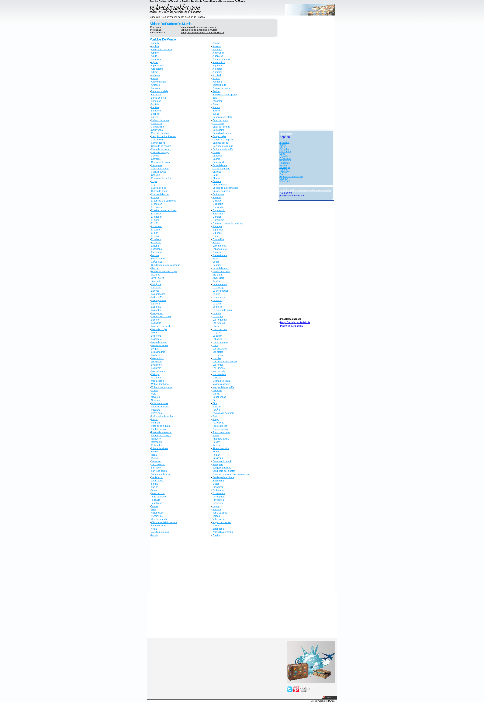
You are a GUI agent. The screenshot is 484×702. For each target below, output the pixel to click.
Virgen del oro (158, 525)
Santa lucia (157, 477)
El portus (217, 233)
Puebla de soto (159, 429)
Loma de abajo (159, 342)
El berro (217, 197)
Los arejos (218, 352)
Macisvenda (219, 371)
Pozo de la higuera (161, 426)
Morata (154, 390)
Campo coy (157, 139)
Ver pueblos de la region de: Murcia (199, 30)
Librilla (216, 326)
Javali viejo (218, 278)
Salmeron (156, 461)
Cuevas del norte (160, 194)
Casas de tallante (160, 168)
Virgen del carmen (222, 522)
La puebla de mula (222, 310)
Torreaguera (219, 496)
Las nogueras (220, 319)
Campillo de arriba (222, 133)
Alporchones (157, 65)
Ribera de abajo (159, 448)
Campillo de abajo (160, 133)
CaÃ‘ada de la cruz (161, 149)
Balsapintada (219, 85)
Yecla (154, 529)
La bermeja (218, 287)
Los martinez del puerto (225, 361)
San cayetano (158, 464)
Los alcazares (220, 348)
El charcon (156, 204)
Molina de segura (221, 381)
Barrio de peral (158, 98)
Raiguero (156, 438)
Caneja (155, 155)
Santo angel (157, 480)
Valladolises (157, 512)
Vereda (216, 516)
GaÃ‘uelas (156, 262)
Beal (215, 98)
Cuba (282, 154)
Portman (155, 422)
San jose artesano (222, 467)
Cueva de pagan (159, 191)
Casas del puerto (221, 168)
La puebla (156, 310)
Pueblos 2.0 (285, 193)
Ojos (215, 400)
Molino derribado (160, 384)
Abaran (216, 43)
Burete (154, 117)
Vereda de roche (159, 519)
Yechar (216, 525)
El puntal (155, 236)
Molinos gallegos (221, 384)
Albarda (217, 46)
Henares (217, 265)
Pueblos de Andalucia (291, 326)
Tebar (154, 490)
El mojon (217, 217)
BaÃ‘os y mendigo (222, 88)
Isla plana (218, 274)
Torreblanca (157, 503)
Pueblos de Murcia (163, 39)
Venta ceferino (220, 512)
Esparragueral (220, 249)
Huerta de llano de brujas (164, 271)
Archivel (217, 75)
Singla (154, 484)
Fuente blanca (220, 255)
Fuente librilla (158, 258)
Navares (155, 397)
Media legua (157, 381)
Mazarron (156, 377)
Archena (155, 75)
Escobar (155, 245)
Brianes (155, 114)
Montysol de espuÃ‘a (223, 387)
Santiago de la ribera (223, 477)
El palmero (156, 226)
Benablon (156, 101)
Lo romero (156, 339)
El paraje (217, 226)
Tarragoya (218, 487)
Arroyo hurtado (158, 81)
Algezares (218, 56)
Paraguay (284, 172)
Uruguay (283, 178)
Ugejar (216, 506)
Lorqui (154, 348)
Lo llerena (156, 336)
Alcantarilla (218, 52)
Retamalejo (157, 445)
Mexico (283, 165)
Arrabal (216, 78)
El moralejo (218, 220)
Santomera (218, 480)
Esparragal (156, 249)
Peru (281, 174)
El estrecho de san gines (163, 210)
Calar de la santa (221, 126)
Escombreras (219, 245)
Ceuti (215, 175)
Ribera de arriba (221, 448)
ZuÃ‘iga (216, 535)
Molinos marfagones (161, 387)
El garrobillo (219, 210)
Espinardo (156, 252)
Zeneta (154, 535)
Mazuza (217, 377)
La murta (217, 300)
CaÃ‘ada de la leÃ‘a (223, 149)
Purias (216, 435)
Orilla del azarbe (159, 403)
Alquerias (217, 65)
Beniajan (155, 104)
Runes (154, 458)
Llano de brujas (159, 329)
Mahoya (155, 374)
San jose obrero (159, 471)
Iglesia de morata (221, 271)
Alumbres (217, 72)
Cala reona (218, 123)
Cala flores (156, 123)
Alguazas (156, 59)
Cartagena (156, 165)
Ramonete (156, 442)
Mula (153, 393)
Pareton (217, 406)
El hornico (156, 213)
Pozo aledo (218, 422)
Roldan (216, 455)
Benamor (217, 101)
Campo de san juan (223, 139)
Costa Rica (285, 151)
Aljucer (154, 62)
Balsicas (155, 88)
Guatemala (285, 160)
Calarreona (157, 130)
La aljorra (156, 284)
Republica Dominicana (291, 176)
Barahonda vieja (159, 91)
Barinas (216, 91)
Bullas (216, 114)
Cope (154, 181)
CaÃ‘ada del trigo (160, 152)
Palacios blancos (160, 406)
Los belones (219, 355)
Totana (154, 506)
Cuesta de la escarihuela (225, 188)
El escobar (156, 207)
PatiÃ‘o (216, 410)
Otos (215, 403)
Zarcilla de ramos (160, 532)
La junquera (219, 297)
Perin (215, 416)
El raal (216, 236)
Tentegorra (218, 490)
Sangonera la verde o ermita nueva (231, 474)
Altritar (154, 72)
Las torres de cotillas (161, 326)
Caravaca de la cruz (161, 162)
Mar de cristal (219, 374)
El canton (217, 200)
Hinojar (155, 268)
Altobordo (218, 69)
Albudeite (217, 49)
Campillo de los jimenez (163, 136)
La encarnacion (221, 291)
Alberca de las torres (161, 49)
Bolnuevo (156, 110)
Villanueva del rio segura (164, 522)
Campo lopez (158, 143)
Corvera (217, 181)
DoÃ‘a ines (218, 194)
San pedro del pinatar (224, 471)
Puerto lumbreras (221, 432)
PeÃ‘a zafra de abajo (223, 413)
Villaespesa (219, 519)
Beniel (216, 104)
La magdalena (158, 300)
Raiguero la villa (221, 438)
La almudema (220, 284)
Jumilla (216, 281)
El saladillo (218, 239)
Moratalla (217, 390)
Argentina (284, 142)
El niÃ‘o (155, 223)
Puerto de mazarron (161, 432)
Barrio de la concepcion (225, 94)
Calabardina (157, 126)
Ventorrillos (157, 516)
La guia (216, 294)
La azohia (156, 287)
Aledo (154, 56)
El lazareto (218, 213)
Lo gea (216, 332)
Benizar (155, 107)
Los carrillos (157, 358)
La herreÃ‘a (157, 297)
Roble (216, 451)
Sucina (154, 487)
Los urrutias (219, 368)
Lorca (215, 345)
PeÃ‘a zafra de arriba (162, 416)
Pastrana (155, 410)
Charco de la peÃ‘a (161, 178)
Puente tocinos (220, 429)
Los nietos (156, 364)
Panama (283, 169)
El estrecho (218, 207)
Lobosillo (217, 339)
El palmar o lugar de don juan (228, 223)
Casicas (217, 171)
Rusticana (218, 458)
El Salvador (285, 158)
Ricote (154, 451)
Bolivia (282, 144)
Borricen (217, 110)
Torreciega (218, 503)
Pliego (216, 419)
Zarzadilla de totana (223, 532)
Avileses (155, 85)
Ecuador (283, 156)
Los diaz (217, 358)
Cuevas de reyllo (221, 191)
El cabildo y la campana (163, 200)
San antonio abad (222, 461)
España (284, 137)
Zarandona (218, 529)
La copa (155, 291)
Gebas (216, 262)
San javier (156, 467)
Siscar (216, 484)
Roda (154, 455)
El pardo (155, 229)
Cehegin (155, 175)
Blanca (216, 107)
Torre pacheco (158, 496)
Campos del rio (220, 143)
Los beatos (156, 355)
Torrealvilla (218, 500)
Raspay (216, 442)
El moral (155, 220)
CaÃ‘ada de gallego (223, 146)
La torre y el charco (161, 316)
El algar (155, 197)
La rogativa (157, 313)
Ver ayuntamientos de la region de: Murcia (202, 32)
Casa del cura (220, 165)
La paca (217, 303)
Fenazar (217, 252)
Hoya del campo (221, 268)
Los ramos (218, 364)
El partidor (218, 229)
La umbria (218, 316)
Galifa (216, 258)
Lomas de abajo (159, 345)
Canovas (217, 155)
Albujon (155, 52)
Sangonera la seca (161, 474)
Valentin (217, 509)
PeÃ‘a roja (156, 413)
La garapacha (158, 294)
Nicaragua (284, 167)
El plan (154, 233)
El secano (156, 242)
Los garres (156, 361)
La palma (156, 307)
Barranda (156, 94)
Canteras (156, 159)
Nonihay (155, 400)
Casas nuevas (158, 171)
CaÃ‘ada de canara (161, 146)
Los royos (156, 368)
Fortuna (155, 255)
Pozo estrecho (220, 426)
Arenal (154, 78)
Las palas (156, 323)
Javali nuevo (157, 278)
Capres (216, 159)
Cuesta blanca (220, 184)
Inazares (155, 274)
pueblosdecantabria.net (291, 195)
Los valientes (158, 371)
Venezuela (284, 181)
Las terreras (219, 323)
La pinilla (217, 307)
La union (155, 319)
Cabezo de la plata (222, 117)
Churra (216, 178)
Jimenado (156, 281)
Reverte (217, 445)
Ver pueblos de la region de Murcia (198, 27)
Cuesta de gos (158, 188)
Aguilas (155, 46)
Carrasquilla (219, 162)
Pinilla (154, 419)
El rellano (156, 239)
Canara (216, 152)
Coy (153, 184)
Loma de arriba (220, 342)
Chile (282, 147)
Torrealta (155, 500)
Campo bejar (219, 136)
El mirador (156, 217)
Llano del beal (220, 329)
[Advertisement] (181, 564)
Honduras (284, 163)
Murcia (216, 393)
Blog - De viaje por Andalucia (295, 322)
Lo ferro (155, 332)
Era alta (216, 242)
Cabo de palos (220, 120)
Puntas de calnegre (161, 435)
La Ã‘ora (155, 303)
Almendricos (219, 62)
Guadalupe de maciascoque (165, 265)
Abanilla (155, 43)
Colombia (284, 149)
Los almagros (158, 352)
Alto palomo (157, 69)
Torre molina (219, 493)
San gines (218, 464)
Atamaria (217, 81)
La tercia (217, 313)
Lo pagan (217, 336)
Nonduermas (219, 397)
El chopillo (218, 204)
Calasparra (218, 130)
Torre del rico (157, 493)
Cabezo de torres (160, 120)
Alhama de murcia (222, 59)
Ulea (153, 509)
